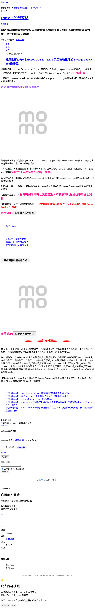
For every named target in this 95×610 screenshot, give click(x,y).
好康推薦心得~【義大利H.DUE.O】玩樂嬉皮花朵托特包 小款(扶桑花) (37, 396)
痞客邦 (18, 440)
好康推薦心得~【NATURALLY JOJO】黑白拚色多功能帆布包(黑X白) (37, 393)
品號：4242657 (12, 226)
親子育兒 (21, 447)
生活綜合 (20, 40)
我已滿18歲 (6, 605)
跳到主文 (4, 24)
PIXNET (30, 575)
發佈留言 (5, 472)
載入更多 (5, 457)
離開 (13, 605)
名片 (7, 50)
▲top (3, 452)
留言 (24, 440)
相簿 (7, 44)
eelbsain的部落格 (14, 18)
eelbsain (4, 426)
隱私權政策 (60, 575)
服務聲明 (69, 575)
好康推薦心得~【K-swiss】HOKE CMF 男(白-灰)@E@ (30, 399)
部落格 (8, 47)
